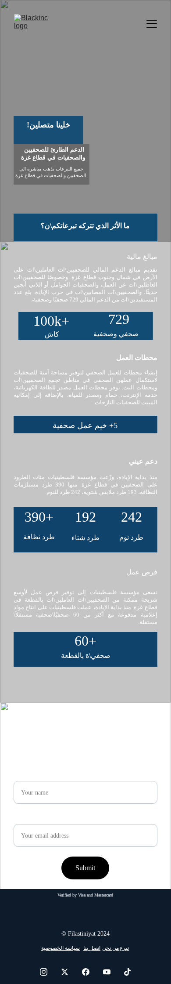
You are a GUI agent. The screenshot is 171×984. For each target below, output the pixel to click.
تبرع (124, 948)
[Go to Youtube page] (111, 972)
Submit (85, 867)
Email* (23, 818)
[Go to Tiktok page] (127, 972)
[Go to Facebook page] (90, 972)
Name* (24, 775)
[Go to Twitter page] (69, 972)
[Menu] (151, 24)
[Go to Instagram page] (48, 972)
